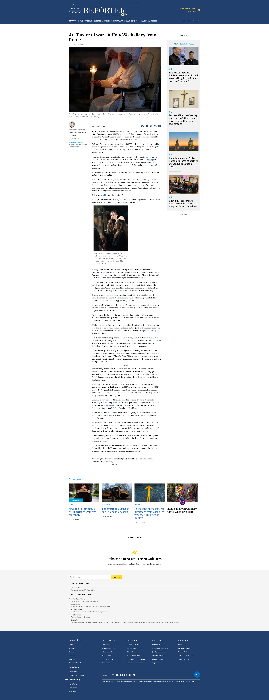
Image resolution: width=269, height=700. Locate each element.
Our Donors (106, 663)
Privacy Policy (183, 652)
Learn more (78, 146)
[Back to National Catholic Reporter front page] (98, 11)
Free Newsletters (133, 656)
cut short (122, 393)
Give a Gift (131, 652)
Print (159, 126)
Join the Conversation (76, 142)
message (150, 160)
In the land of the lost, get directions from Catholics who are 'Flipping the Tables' (149, 513)
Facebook (121, 675)
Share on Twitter (151, 126)
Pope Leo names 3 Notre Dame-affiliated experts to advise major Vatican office (183, 162)
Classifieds (73, 684)
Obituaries (73, 688)
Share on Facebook (147, 126)
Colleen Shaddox (140, 522)
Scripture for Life (75, 663)
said (104, 195)
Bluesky (113, 675)
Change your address (160, 659)
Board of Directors (184, 659)
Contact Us (156, 645)
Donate (183, 21)
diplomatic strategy (149, 331)
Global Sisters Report (147, 21)
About (180, 645)
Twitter (117, 675)
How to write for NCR (160, 648)
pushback (114, 295)
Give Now (105, 645)
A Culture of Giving (109, 652)
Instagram (130, 675)
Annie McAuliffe (74, 519)
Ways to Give (106, 656)
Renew (189, 21)
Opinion (107, 21)
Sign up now (192, 11)
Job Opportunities (159, 652)
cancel (158, 341)
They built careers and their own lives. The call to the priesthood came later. (183, 204)
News (80, 21)
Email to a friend (155, 126)
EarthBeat (130, 21)
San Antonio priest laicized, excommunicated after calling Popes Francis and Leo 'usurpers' (183, 77)
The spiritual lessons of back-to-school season (115, 510)
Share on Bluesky (142, 126)
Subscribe (196, 21)
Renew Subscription (134, 648)
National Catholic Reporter (197, 674)
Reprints (155, 663)
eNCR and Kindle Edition (136, 659)
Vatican (88, 21)
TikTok (134, 675)
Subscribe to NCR (133, 645)
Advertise (72, 691)
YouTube (125, 675)
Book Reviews (76, 500)
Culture (97, 21)
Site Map (135, 681)
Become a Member (108, 648)
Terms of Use (119, 681)
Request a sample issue (135, 663)
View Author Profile (74, 138)
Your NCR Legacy (108, 659)
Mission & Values (184, 648)
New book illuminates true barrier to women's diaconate (82, 511)
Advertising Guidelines (108, 681)
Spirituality (117, 21)
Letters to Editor (158, 656)
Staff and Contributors (186, 656)
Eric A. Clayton (107, 516)
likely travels (109, 405)
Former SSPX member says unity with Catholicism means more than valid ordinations (183, 119)
